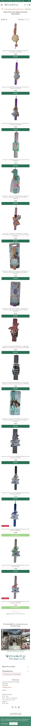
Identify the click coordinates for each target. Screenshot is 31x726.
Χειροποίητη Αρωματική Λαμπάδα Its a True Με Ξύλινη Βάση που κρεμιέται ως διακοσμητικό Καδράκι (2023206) (15, 235)
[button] (3, 640)
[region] (15, 721)
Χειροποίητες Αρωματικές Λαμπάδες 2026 (13, 9)
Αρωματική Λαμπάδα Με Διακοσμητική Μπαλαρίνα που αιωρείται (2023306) (15, 51)
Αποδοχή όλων (13, 723)
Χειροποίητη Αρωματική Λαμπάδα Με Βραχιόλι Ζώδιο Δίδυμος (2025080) (15, 530)
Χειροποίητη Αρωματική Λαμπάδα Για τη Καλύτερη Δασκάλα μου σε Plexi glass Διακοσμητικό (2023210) (15, 347)
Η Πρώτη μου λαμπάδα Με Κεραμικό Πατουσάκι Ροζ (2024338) (15, 160)
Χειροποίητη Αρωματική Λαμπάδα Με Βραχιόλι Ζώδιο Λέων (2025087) (15, 566)
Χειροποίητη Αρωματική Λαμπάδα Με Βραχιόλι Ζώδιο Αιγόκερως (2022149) (15, 457)
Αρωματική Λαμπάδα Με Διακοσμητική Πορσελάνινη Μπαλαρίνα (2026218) (15, 124)
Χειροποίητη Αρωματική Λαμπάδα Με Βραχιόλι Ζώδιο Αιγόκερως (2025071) (15, 493)
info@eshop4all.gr (7, 687)
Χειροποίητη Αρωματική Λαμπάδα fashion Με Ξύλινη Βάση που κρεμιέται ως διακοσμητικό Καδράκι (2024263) (15, 197)
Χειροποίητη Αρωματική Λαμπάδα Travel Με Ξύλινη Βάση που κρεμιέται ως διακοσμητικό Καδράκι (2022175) (15, 272)
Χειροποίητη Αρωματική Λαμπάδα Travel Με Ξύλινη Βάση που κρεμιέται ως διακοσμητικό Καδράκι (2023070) (15, 310)
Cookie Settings (4, 723)
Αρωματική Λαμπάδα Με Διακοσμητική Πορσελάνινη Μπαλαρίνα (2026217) (15, 88)
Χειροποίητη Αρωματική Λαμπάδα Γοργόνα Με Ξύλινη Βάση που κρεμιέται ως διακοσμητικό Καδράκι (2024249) (15, 420)
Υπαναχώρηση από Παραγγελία (11, 674)
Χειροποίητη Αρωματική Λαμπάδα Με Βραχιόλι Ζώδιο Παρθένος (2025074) (15, 602)
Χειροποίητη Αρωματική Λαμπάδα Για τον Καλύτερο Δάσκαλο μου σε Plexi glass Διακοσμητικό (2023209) (15, 383)
